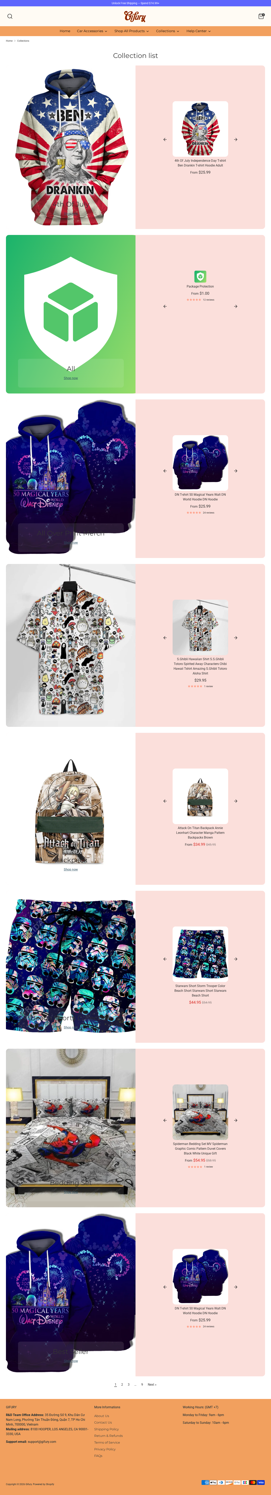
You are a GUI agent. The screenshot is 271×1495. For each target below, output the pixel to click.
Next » (152, 1384)
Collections (166, 31)
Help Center (197, 31)
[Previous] (165, 139)
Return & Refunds (108, 1436)
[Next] (235, 139)
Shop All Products (129, 31)
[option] (200, 288)
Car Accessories (90, 31)
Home (65, 31)
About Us (101, 1416)
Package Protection (200, 286)
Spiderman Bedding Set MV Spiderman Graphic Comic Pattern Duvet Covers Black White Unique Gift (200, 1148)
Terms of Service (107, 1442)
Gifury (29, 1484)
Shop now (71, 213)
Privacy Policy (105, 1449)
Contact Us (103, 1422)
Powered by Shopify (43, 1484)
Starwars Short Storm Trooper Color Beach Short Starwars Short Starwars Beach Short (200, 990)
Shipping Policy (106, 1429)
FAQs (98, 1456)
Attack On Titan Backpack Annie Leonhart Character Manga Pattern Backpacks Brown (200, 832)
